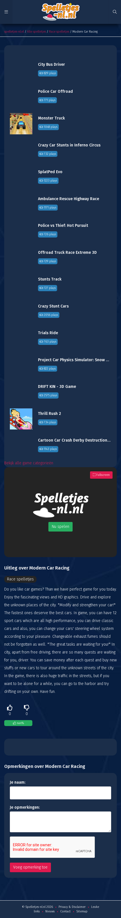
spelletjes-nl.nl (14, 31)
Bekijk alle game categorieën (28, 463)
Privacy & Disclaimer (72, 907)
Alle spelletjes (36, 31)
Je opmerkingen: (25, 807)
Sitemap (82, 911)
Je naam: (17, 782)
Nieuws (50, 911)
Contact (65, 911)
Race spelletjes (59, 31)
